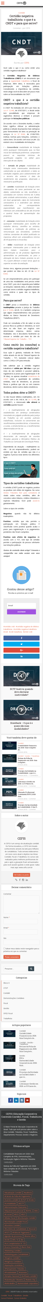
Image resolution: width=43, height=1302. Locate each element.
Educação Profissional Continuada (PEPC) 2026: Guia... (27, 794)
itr (22, 1240)
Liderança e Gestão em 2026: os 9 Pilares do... (26, 783)
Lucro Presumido (12, 1247)
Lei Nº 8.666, (20, 134)
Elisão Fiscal (10, 1218)
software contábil (29, 1276)
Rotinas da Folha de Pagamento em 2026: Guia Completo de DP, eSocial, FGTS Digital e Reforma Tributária (21, 1168)
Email (6, 928)
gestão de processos (14, 1236)
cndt (6, 632)
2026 (12, 1292)
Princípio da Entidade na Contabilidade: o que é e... (27, 772)
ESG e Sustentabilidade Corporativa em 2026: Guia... (28, 1062)
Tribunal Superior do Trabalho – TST (17, 339)
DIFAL (29, 1211)
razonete (23, 1272)
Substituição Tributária (14, 1280)
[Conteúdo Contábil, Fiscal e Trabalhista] (21, 2)
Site (4, 938)
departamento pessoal (14, 1211)
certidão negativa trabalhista (26, 629)
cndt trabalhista (16, 632)
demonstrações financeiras (16, 1207)
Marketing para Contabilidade (17, 1254)
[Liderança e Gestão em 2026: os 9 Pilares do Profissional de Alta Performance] (11, 1084)
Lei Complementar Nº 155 (16, 1243)
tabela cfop (31, 1280)
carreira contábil (12, 1200)
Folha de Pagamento (21, 1232)
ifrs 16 (15, 1240)
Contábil (21, 13)
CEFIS (28, 28)
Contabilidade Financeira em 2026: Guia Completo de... (27, 747)
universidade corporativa (28, 1283)
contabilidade (11, 1203)
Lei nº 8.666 (8, 310)
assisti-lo (36, 501)
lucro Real (26, 1247)
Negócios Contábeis (13, 1261)
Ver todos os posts (21, 875)
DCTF (22, 1203)
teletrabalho (10, 1283)
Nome (6, 917)
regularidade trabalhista (20, 81)
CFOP (24, 1200)
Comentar (17, 28)
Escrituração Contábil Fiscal (16, 1221)
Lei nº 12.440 (8, 110)
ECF (23, 1214)
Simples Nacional (12, 1276)
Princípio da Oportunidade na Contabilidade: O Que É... (28, 806)
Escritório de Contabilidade (16, 1229)
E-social (9, 1214)
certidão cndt (10, 626)
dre (36, 1211)
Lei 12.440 (32, 399)
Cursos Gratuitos (20, 1298)
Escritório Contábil (13, 1225)
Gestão (27, 756)
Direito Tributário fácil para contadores (20, 493)
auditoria (28, 1192)
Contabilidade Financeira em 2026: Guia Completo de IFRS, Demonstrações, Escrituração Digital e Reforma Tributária (19, 1156)
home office (30, 1236)
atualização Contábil (13, 1192)
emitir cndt (28, 632)
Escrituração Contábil (27, 1218)
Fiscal (10, 1295)
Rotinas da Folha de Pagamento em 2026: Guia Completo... (27, 760)
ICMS (8, 1240)
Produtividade (11, 1272)
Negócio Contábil (12, 1258)
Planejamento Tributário (15, 1269)
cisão (32, 1200)
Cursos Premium (7, 1298)
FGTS (8, 1232)
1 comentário (33, 775)
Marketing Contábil (13, 1251)
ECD (17, 1214)
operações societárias (14, 1265)
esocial (32, 1229)
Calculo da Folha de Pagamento (18, 1196)
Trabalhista (35, 756)
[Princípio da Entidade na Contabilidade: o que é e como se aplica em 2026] (11, 1072)
